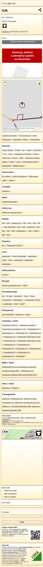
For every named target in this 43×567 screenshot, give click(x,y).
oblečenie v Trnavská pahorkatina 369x (16, 406)
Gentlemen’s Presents (23, 154)
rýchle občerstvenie (19, 176)
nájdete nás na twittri (10, 490)
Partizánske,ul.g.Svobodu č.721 (14, 329)
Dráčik (17, 150)
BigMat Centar (18, 166)
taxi (3, 245)
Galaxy (11, 180)
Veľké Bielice (35, 139)
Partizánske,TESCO (14, 245)
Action (35, 154)
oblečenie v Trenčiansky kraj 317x (27, 403)
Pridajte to (17, 562)
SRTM (23, 560)
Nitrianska (6, 388)
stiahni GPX (5, 422)
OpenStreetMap (17, 128)
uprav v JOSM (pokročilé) (28, 417)
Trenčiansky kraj (25, 136)
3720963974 (5, 419)
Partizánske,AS (33, 329)
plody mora (6, 158)
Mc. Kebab (6, 176)
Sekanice (5, 191)
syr (5, 154)
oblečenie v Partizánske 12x (12, 399)
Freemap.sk (27, 128)
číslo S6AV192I (9, 227)
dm (23, 150)
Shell (4, 260)
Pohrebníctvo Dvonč (30, 162)
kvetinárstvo (6, 166)
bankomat (30, 227)
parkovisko (6, 256)
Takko (29, 150)
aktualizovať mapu (13, 417)
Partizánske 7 (21, 231)
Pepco (15, 158)
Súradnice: (6, 32)
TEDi (21, 158)
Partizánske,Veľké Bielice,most (29, 337)
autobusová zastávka (27, 325)
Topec (11, 162)
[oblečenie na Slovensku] (5, 26)
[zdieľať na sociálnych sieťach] (40, 9)
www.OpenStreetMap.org (26, 547)
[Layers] (39, 83)
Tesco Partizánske (19, 256)
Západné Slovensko (9, 136)
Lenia (18, 162)
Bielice (25, 139)
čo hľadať (5, 512)
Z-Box (36, 231)
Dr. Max (5, 275)
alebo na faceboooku (10, 493)
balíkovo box (16, 223)
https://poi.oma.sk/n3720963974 (11, 130)
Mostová (15, 388)
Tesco (10, 154)
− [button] (5, 85)
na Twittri (22, 531)
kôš (3, 223)
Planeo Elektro (7, 150)
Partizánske (17, 139)
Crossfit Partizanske (9, 202)
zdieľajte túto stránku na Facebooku (14, 530)
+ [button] (5, 82)
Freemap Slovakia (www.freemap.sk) (13, 551)
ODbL (19, 549)
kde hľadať (6, 503)
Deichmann (37, 150)
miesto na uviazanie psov (11, 212)
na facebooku (17, 529)
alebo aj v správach (10, 496)
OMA (9, 3)
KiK (14, 3)
